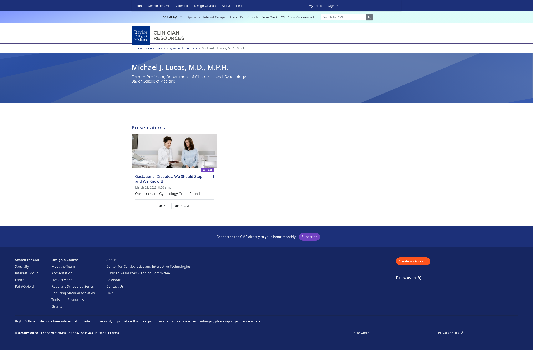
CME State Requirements (298, 17)
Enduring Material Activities (73, 293)
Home (138, 6)
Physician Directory (182, 48)
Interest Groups (214, 17)
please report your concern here (237, 321)
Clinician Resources (147, 48)
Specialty (22, 266)
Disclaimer (361, 333)
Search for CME (159, 6)
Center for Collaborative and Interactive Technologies (148, 266)
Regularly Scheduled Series (72, 286)
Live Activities (61, 279)
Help (239, 6)
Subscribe (309, 236)
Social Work (270, 17)
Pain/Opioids (249, 17)
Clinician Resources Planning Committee (138, 273)
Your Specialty (190, 17)
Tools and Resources (67, 299)
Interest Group (27, 273)
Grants (56, 306)
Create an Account (413, 261)
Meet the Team (63, 266)
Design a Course (64, 260)
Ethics (233, 17)
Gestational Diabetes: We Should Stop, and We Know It (169, 179)
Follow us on (407, 277)
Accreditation (61, 273)
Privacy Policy (448, 333)
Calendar (182, 6)
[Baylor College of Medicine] (159, 35)
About (226, 6)
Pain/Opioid (24, 286)
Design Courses (205, 6)
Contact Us (115, 286)
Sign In (333, 6)
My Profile (316, 6)
